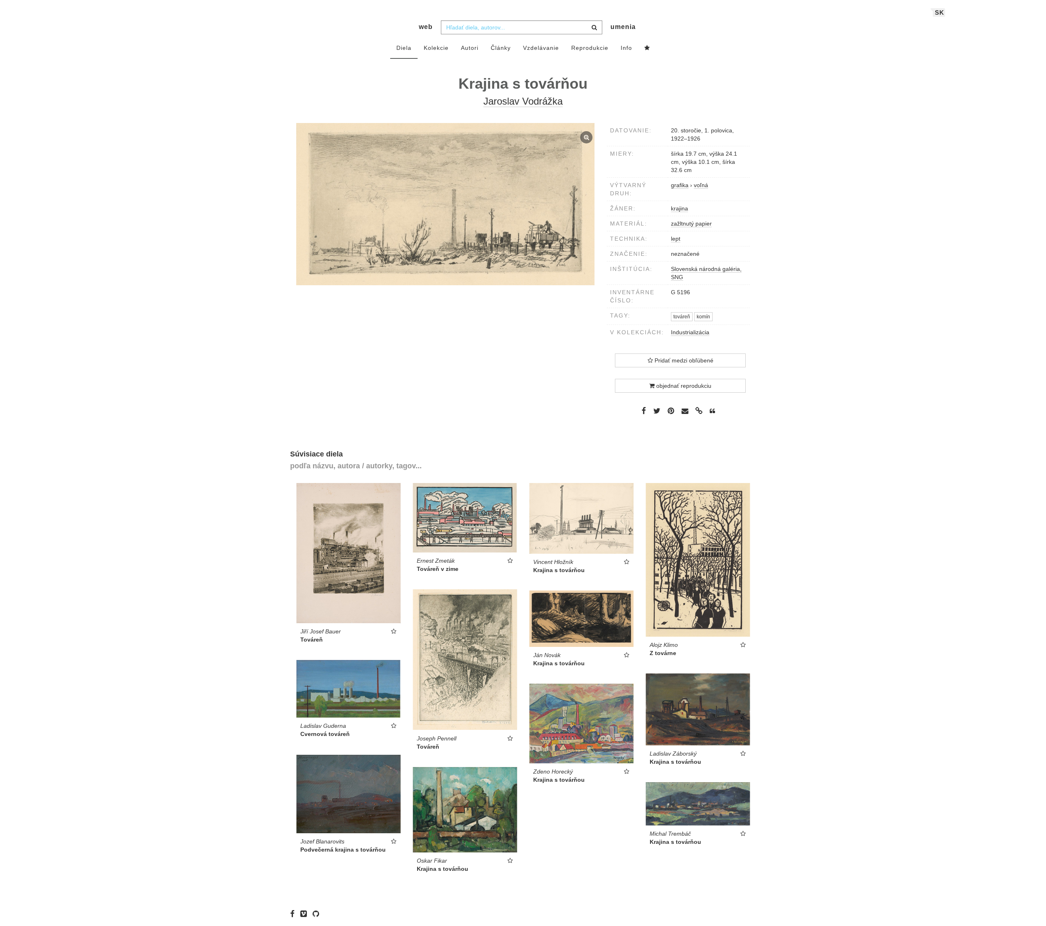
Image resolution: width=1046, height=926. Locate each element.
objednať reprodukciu (683, 385)
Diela (403, 48)
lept (675, 238)
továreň (681, 317)
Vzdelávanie (541, 48)
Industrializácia (690, 332)
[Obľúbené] (647, 48)
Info (626, 48)
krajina (679, 208)
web (426, 26)
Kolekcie (436, 48)
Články (501, 48)
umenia (623, 26)
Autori (469, 48)
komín (703, 317)
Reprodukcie (589, 48)
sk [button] (939, 12)
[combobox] (521, 27)
